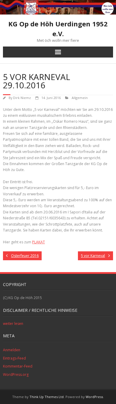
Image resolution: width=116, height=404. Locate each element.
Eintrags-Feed (14, 358)
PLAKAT (38, 242)
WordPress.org (16, 374)
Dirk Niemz (22, 97)
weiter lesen (13, 323)
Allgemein (80, 97)
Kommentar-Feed (17, 366)
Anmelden (11, 349)
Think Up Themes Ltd (46, 397)
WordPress (94, 397)
